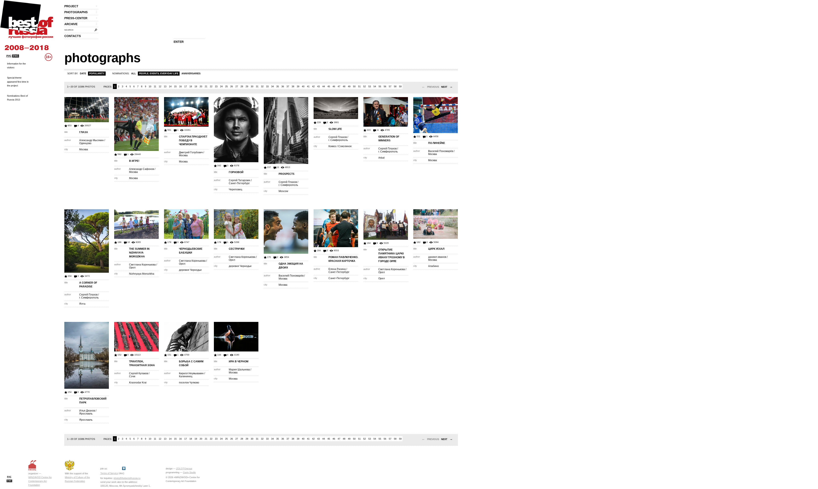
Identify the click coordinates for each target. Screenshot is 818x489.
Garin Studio (189, 472)
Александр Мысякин (91, 140)
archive (71, 24)
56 (385, 86)
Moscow (283, 191)
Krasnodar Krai (138, 382)
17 (185, 86)
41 (308, 86)
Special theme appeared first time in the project (18, 81)
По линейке (436, 143)
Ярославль (85, 413)
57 (390, 86)
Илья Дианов (87, 410)
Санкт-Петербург (239, 183)
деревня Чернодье (190, 269)
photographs (76, 12)
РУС (9, 55)
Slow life (335, 129)
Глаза (83, 132)
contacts (72, 36)
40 (303, 86)
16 (180, 86)
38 (293, 86)
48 (344, 86)
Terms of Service (109, 473)
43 (318, 86)
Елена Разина (337, 269)
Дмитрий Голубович (191, 152)
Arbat (381, 157)
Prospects (286, 173)
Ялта (82, 303)
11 (155, 86)
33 (267, 86)
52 (364, 86)
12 (160, 86)
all (133, 73)
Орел (132, 267)
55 (380, 86)
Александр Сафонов (141, 169)
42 (313, 86)
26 (231, 86)
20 (201, 86)
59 (400, 86)
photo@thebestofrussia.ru (127, 478)
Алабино (433, 266)
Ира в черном (238, 361)
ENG (15, 55)
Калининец (185, 376)
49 (349, 86)
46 (334, 86)
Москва (83, 149)
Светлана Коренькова (142, 264)
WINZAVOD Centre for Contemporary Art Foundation (40, 481)
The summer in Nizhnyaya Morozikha (139, 252)
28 (242, 86)
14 (170, 86)
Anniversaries (190, 73)
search (68, 30)
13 (165, 86)
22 (211, 86)
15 (175, 86)
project (71, 6)
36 (282, 86)
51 (359, 86)
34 (272, 86)
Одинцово (85, 143)
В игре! (134, 160)
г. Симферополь (288, 185)
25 (226, 86)
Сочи (132, 376)
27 (236, 86)
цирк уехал (436, 248)
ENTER (179, 41)
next (447, 87)
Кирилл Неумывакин (191, 373)
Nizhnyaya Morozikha (141, 273)
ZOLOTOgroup (184, 468)
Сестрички (237, 248)
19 (195, 86)
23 (216, 86)
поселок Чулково (189, 382)
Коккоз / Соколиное (340, 146)
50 (354, 86)
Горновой (236, 172)
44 (323, 86)
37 (288, 86)
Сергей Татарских (239, 180)
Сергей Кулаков (138, 373)
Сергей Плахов (288, 182)
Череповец (235, 189)
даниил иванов (437, 256)
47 (339, 86)
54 (374, 86)
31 (257, 86)
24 (221, 86)
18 (190, 86)
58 (395, 86)
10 (150, 86)
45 (328, 86)
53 (369, 86)
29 (247, 86)
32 (262, 86)
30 (252, 86)
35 (277, 86)
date (83, 73)
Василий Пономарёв (440, 151)
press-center (75, 18)
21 (206, 86)
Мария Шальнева (239, 369)
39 (298, 86)
